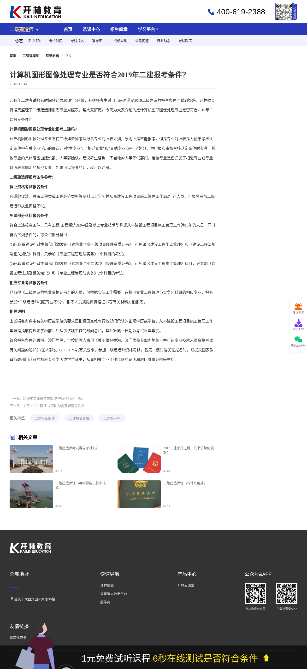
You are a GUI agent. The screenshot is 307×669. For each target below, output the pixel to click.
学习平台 (146, 29)
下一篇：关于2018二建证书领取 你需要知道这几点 (47, 406)
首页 (68, 29)
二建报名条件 (45, 418)
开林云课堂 (185, 585)
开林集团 (107, 585)
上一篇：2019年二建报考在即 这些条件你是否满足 (47, 398)
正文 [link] (68, 56)
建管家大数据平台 (113, 594)
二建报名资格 (79, 418)
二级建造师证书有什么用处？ (185, 483)
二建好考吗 (112, 418)
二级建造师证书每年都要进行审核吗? (80, 485)
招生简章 (119, 29)
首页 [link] (13, 56)
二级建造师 (22, 29)
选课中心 (91, 29)
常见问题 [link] (52, 56)
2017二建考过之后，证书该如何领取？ (188, 450)
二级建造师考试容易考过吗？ (77, 448)
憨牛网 (105, 602)
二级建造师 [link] (31, 56)
